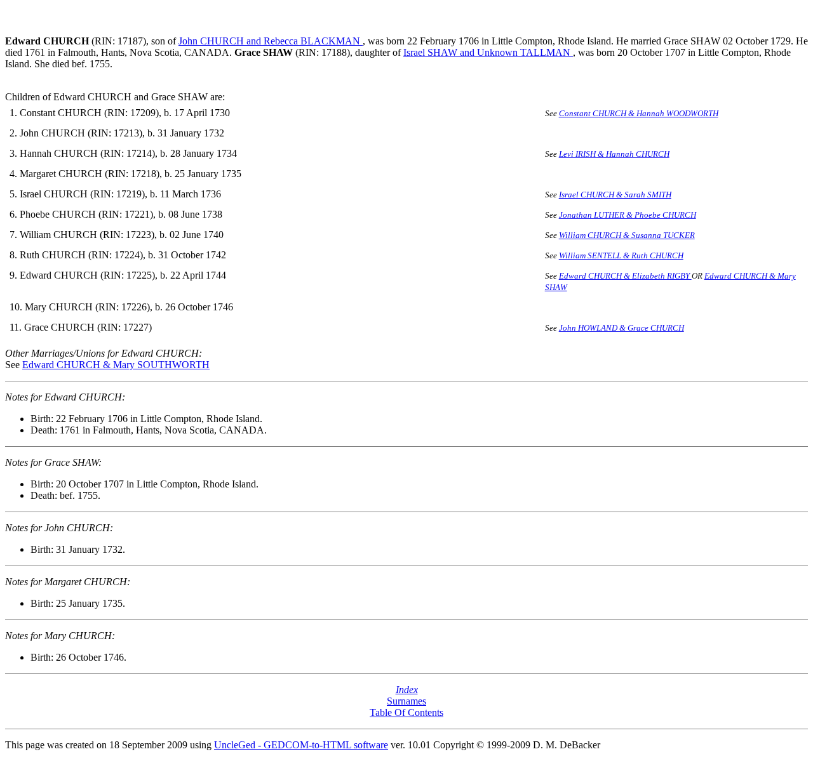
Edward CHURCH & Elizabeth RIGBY (625, 276)
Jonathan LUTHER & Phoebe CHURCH (627, 215)
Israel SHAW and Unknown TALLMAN (488, 52)
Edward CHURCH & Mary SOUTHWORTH (116, 364)
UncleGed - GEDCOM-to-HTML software (301, 744)
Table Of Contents (406, 712)
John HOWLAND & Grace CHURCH (621, 328)
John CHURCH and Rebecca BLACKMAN (270, 41)
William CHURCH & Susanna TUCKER (627, 235)
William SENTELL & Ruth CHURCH (621, 255)
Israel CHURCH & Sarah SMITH (615, 194)
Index (407, 689)
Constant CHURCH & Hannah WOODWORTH (638, 113)
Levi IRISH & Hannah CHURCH (614, 154)
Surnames (406, 701)
